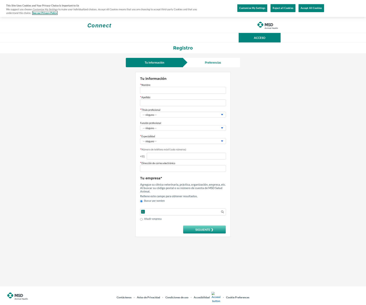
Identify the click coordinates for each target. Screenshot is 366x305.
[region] (183, 8)
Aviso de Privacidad (148, 297)
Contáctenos (124, 297)
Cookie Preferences (237, 297)
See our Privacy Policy (45, 12)
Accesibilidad (202, 297)
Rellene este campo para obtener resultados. (168, 196)
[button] (260, 37)
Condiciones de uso (176, 297)
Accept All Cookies (311, 8)
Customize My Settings (252, 8)
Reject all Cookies (283, 8)
